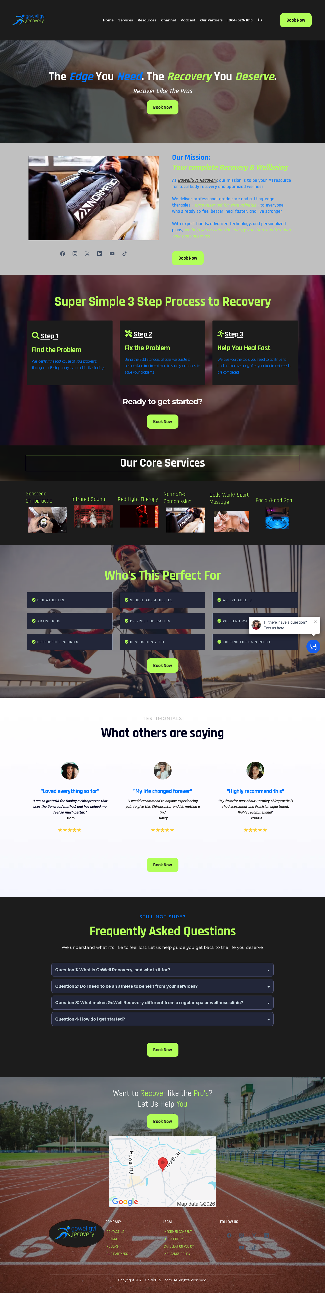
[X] (87, 253)
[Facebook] (62, 253)
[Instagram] (75, 253)
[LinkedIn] (100, 253)
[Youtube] (112, 253)
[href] (162, 1171)
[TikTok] (124, 253)
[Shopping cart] (259, 20)
